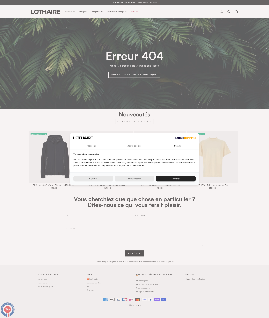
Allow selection (134, 178)
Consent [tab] (91, 146)
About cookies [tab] (134, 146)
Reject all (93, 178)
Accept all (175, 178)
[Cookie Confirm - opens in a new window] (185, 138)
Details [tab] (177, 146)
